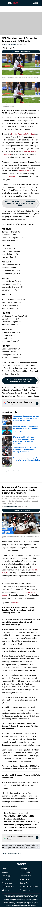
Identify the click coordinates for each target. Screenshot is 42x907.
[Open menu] (3, 3)
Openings (23, 869)
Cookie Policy (25, 883)
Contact (5, 872)
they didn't (16, 603)
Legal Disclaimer (8, 887)
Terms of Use (7, 883)
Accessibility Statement (29, 887)
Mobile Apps (6, 876)
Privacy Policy (25, 879)
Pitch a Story (6, 879)
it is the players (23, 171)
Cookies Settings (26, 890)
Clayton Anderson (10, 506)
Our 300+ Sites (25, 872)
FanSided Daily (25, 876)
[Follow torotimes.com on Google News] (37, 403)
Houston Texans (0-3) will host (23, 134)
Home (4, 471)
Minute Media (11, 895)
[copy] (14, 48)
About (4, 869)
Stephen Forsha (10, 44)
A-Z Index (5, 890)
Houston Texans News (14, 471)
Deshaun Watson (8, 177)
